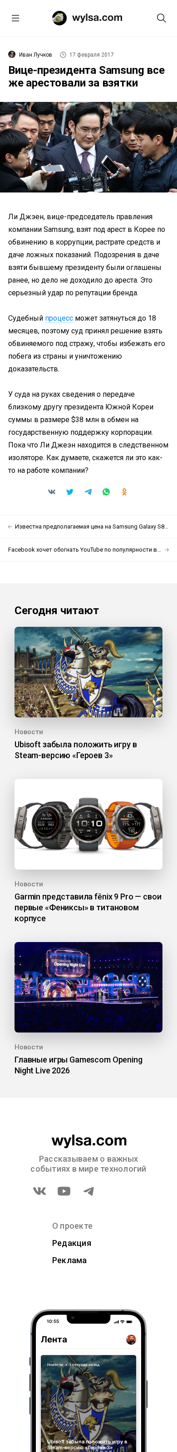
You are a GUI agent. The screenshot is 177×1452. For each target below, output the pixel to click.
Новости (29, 732)
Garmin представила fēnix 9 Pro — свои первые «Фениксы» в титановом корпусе (88, 907)
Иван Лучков (35, 55)
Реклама (69, 1260)
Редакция (71, 1243)
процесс (59, 318)
